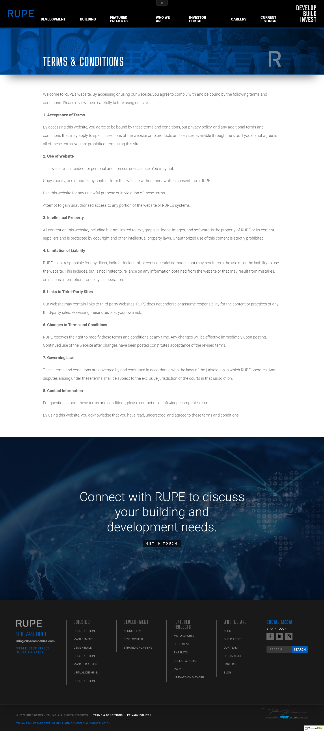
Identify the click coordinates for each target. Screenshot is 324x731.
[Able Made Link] (284, 717)
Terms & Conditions (108, 715)
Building (88, 19)
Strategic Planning (138, 647)
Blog (227, 672)
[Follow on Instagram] (288, 636)
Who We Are (163, 19)
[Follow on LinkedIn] (279, 636)
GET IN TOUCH (162, 543)
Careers (238, 19)
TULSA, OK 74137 (29, 652)
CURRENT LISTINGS (268, 19)
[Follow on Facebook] (270, 636)
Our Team (231, 647)
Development (53, 19)
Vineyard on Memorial (190, 677)
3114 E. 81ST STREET (32, 648)
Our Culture (233, 639)
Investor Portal (197, 19)
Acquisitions (133, 630)
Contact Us (232, 656)
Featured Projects (119, 19)
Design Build (83, 647)
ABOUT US (230, 630)
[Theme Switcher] (162, 3)
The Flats (181, 652)
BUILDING (82, 622)
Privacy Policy (138, 715)
